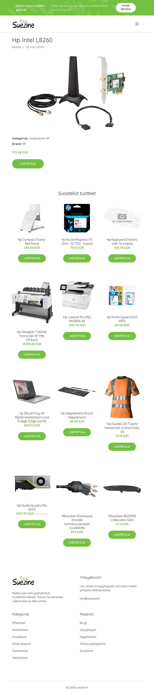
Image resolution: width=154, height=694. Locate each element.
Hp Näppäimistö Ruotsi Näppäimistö (77, 415)
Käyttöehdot (88, 637)
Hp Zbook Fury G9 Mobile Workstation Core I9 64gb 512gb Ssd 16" (32, 417)
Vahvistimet (19, 658)
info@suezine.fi (90, 598)
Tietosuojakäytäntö (93, 644)
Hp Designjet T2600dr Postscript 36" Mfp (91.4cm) (32, 336)
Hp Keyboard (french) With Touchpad (122, 241)
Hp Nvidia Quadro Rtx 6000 (32, 507)
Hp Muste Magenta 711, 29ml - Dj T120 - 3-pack (77, 241)
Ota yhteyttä (88, 630)
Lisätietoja (28, 163)
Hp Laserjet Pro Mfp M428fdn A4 (77, 319)
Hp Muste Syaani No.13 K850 (122, 319)
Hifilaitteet (18, 623)
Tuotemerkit (37, 138)
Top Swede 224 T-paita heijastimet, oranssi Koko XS (122, 428)
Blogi (83, 623)
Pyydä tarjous (126, 7)
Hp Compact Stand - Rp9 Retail (32, 241)
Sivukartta (86, 651)
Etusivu (16, 47)
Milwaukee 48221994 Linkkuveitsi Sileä (122, 518)
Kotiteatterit (20, 630)
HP (48, 138)
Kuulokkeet (19, 637)
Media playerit (21, 644)
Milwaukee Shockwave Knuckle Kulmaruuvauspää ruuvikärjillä (77, 522)
